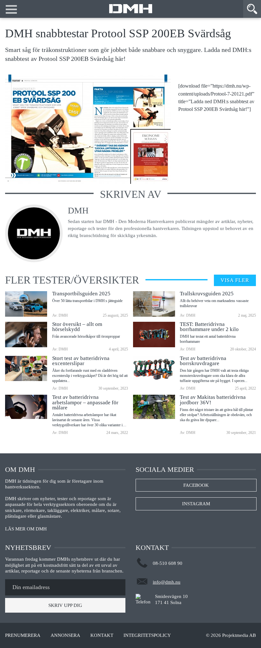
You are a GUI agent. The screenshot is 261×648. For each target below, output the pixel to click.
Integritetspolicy (147, 635)
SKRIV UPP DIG (65, 605)
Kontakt (101, 635)
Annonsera (65, 635)
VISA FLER (235, 280)
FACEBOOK (196, 485)
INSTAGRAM (196, 503)
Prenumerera (22, 635)
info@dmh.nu (166, 582)
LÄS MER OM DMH (26, 529)
